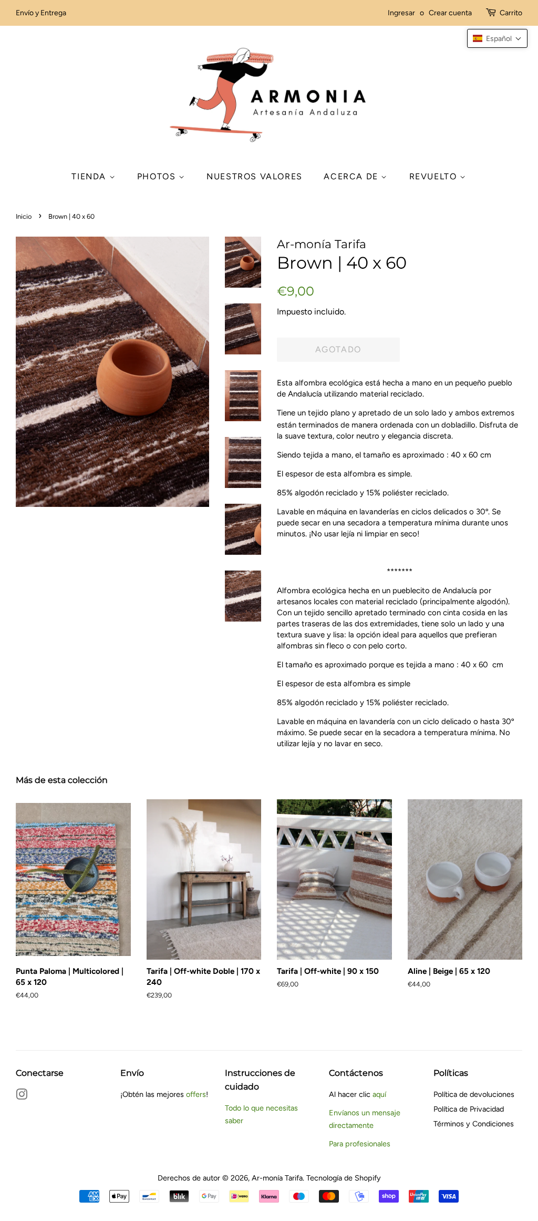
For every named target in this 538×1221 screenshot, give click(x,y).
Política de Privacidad (468, 1109)
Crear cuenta (450, 12)
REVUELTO (434, 176)
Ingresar (401, 12)
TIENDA (90, 176)
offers (196, 1094)
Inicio (24, 216)
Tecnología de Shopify (343, 1178)
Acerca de (352, 176)
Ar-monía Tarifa (277, 1178)
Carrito (511, 12)
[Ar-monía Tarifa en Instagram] (21, 1096)
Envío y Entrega (41, 12)
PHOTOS (158, 176)
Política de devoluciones (473, 1094)
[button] (497, 38)
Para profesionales (359, 1143)
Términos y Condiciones (473, 1123)
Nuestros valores (254, 176)
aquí (379, 1094)
